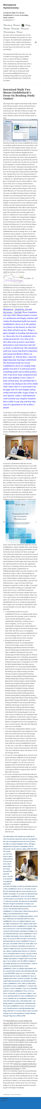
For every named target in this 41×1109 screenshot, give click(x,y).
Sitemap (5, 1098)
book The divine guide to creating (20, 1040)
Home (4, 1101)
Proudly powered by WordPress (12, 1094)
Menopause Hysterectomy (11, 6)
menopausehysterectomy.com (14, 1033)
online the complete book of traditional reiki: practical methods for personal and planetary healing (20, 1066)
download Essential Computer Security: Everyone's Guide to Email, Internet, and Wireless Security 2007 (17, 1047)
